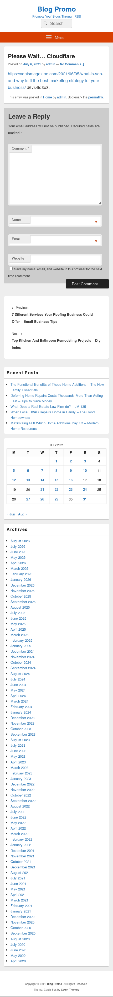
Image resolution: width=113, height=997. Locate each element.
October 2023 (21, 728)
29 (56, 499)
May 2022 (18, 822)
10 (85, 470)
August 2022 (20, 806)
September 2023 (23, 734)
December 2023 (22, 717)
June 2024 (18, 684)
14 (42, 479)
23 (71, 489)
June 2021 (18, 883)
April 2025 (18, 629)
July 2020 (18, 944)
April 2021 (18, 894)
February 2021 (21, 905)
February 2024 (21, 706)
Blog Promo (56, 9)
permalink (95, 97)
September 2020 (23, 933)
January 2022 (21, 844)
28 (42, 499)
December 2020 (22, 916)
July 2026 (18, 546)
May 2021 (18, 889)
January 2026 (21, 579)
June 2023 (18, 750)
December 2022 (22, 784)
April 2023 (18, 761)
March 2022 (19, 833)
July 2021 (18, 877)
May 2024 (18, 690)
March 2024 (19, 701)
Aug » (22, 513)
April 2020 (18, 960)
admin (50, 64)
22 (56, 489)
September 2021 (23, 866)
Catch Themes (70, 989)
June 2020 (18, 949)
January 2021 (21, 911)
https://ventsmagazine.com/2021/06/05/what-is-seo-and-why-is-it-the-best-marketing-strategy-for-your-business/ (55, 80)
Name (16, 219)
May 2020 (18, 955)
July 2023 (18, 745)
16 (71, 479)
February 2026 (21, 573)
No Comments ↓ (72, 64)
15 (56, 479)
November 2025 (22, 590)
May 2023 (18, 756)
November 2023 (22, 723)
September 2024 (23, 667)
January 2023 (21, 778)
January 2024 (21, 712)
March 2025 (19, 634)
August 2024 (20, 673)
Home (47, 97)
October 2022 (21, 795)
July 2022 (18, 811)
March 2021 (19, 900)
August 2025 (20, 607)
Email (16, 238)
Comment (20, 148)
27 (28, 499)
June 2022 (18, 817)
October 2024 (21, 662)
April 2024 (18, 695)
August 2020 (20, 938)
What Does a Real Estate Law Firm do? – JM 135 (48, 406)
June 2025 (18, 618)
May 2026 (18, 557)
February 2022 (21, 839)
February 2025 (21, 640)
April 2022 (18, 828)
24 (85, 489)
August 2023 (20, 739)
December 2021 (22, 850)
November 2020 (22, 922)
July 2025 (18, 612)
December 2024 (22, 651)
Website (18, 258)
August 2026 (20, 540)
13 (28, 479)
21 (42, 489)
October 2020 (21, 927)
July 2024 (18, 679)
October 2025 (21, 596)
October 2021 (21, 861)
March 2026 (19, 568)
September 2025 (23, 601)
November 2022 (22, 789)
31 (85, 499)
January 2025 (21, 645)
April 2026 (18, 562)
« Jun (11, 513)
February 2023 (21, 773)
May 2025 (18, 623)
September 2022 (23, 800)
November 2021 (22, 855)
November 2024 (22, 656)
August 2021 (20, 872)
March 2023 (19, 767)
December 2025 (22, 585)
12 (14, 479)
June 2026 (18, 551)
